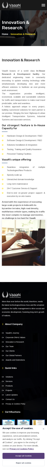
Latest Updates (12, 395)
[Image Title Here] (8, 424)
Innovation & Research (15, 342)
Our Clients (10, 351)
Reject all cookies (23, 463)
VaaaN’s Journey (12, 333)
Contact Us (10, 399)
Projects (9, 390)
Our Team (10, 346)
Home (5, 34)
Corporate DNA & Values (15, 337)
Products (9, 386)
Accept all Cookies (23, 456)
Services (9, 381)
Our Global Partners (14, 355)
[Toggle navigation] (43, 4)
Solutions (9, 377)
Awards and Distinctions (15, 360)
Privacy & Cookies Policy (15, 404)
